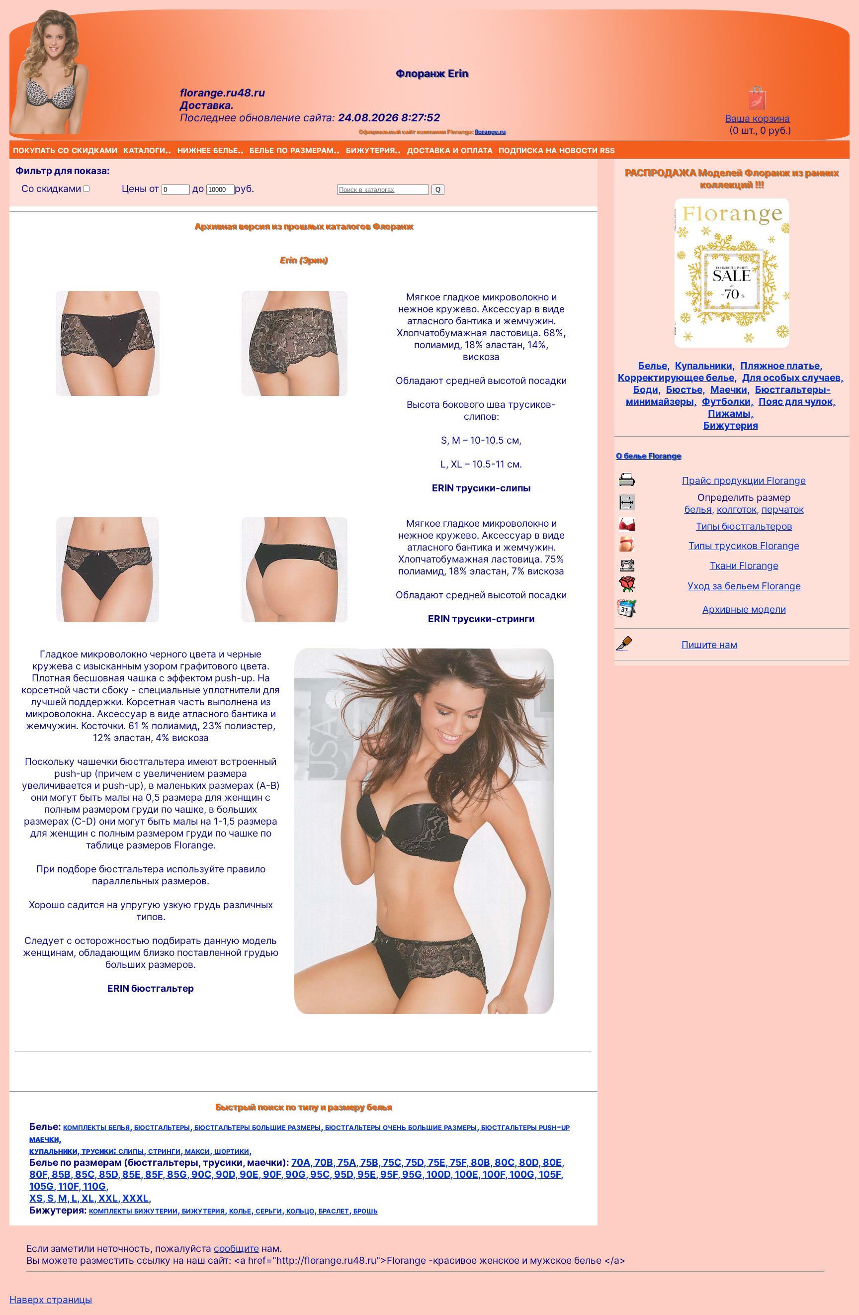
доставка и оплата (409, 149)
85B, (63, 1174)
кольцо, (302, 1210)
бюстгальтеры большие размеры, (259, 1126)
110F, (70, 1186)
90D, (228, 1174)
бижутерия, (205, 1210)
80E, (554, 1162)
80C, (507, 1162)
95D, (345, 1174)
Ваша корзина (757, 118)
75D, (417, 1162)
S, (52, 1198)
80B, (483, 1162)
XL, (90, 1198)
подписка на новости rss (501, 149)
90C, (203, 1174)
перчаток (783, 509)
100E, (469, 1174)
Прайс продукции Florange (744, 480)
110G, (96, 1186)
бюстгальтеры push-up (525, 1126)
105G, (43, 1186)
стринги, (166, 1150)
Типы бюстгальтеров (744, 526)
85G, (179, 1174)
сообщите (236, 1248)
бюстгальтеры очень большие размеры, (403, 1126)
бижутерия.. (348, 149)
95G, (414, 1174)
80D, (531, 1162)
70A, (303, 1162)
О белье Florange (648, 456)
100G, (524, 1174)
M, (65, 1198)
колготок (737, 509)
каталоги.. (125, 149)
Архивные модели (744, 609)
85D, (110, 1174)
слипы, (133, 1150)
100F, (496, 1174)
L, (77, 1198)
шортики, (233, 1150)
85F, (156, 1174)
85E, (133, 1174)
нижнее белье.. (179, 149)
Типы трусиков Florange (743, 546)
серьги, (271, 1210)
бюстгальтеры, (164, 1126)
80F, (40, 1174)
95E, (368, 1174)
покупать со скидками (15, 149)
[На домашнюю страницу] (49, 130)
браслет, (336, 1210)
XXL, (110, 1198)
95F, (391, 1174)
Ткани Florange (744, 565)
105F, (551, 1174)
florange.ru (490, 131)
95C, (322, 1174)
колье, (242, 1210)
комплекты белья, (98, 1126)
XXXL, (137, 1198)
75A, (349, 1162)
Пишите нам (709, 645)
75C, (394, 1162)
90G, (297, 1174)
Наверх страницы (50, 1300)
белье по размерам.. (252, 149)
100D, (441, 1174)
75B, (371, 1162)
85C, (87, 1174)
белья (698, 509)
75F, (460, 1162)
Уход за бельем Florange (744, 586)
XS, (38, 1198)
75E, (439, 1162)
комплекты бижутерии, (135, 1210)
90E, (251, 1174)
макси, (199, 1150)
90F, (274, 1174)
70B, (326, 1162)
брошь (365, 1210)
